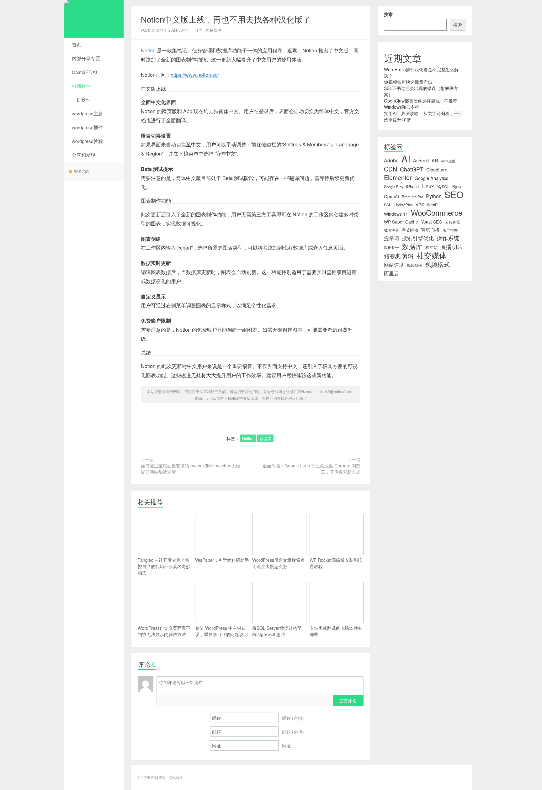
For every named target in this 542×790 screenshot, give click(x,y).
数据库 (265, 438)
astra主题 (448, 161)
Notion (148, 50)
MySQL (443, 186)
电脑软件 (81, 85)
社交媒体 (432, 255)
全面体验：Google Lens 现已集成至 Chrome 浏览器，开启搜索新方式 (311, 468)
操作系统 (448, 238)
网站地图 (175, 777)
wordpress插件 (87, 127)
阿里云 (391, 273)
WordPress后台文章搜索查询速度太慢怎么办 (278, 563)
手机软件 (81, 99)
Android (421, 160)
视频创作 (414, 265)
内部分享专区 (86, 58)
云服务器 (452, 222)
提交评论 (348, 700)
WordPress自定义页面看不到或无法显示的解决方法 (164, 631)
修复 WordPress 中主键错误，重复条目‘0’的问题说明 (221, 631)
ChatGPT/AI (84, 72)
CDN (390, 169)
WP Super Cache (401, 222)
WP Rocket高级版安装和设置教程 (336, 563)
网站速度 (394, 265)
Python (434, 196)
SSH (387, 204)
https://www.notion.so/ (195, 74)
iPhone (412, 186)
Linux (428, 186)
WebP (432, 205)
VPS (420, 204)
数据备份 (391, 247)
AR (435, 160)
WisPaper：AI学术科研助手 (222, 560)
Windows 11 (396, 214)
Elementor (398, 177)
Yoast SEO (431, 222)
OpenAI (391, 196)
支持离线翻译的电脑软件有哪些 (336, 631)
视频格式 (437, 264)
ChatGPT (411, 169)
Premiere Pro (412, 196)
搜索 (388, 14)
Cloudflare (436, 169)
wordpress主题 (87, 113)
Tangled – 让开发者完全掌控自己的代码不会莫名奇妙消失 (164, 566)
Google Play (393, 186)
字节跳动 (410, 230)
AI (405, 158)
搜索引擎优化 (418, 238)
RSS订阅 (81, 171)
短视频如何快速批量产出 (408, 82)
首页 (76, 44)
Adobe (391, 160)
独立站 (431, 247)
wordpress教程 (87, 141)
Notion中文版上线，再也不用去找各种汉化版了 (226, 19)
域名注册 (391, 230)
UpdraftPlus (403, 204)
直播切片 (451, 247)
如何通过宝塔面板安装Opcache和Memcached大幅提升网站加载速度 (190, 468)
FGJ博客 (94, 19)
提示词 (391, 238)
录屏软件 (450, 230)
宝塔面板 (430, 230)
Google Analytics (431, 178)
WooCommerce (436, 212)
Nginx (456, 186)
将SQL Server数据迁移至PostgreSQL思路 (277, 631)
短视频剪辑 (399, 256)
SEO (453, 194)
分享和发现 (83, 154)
